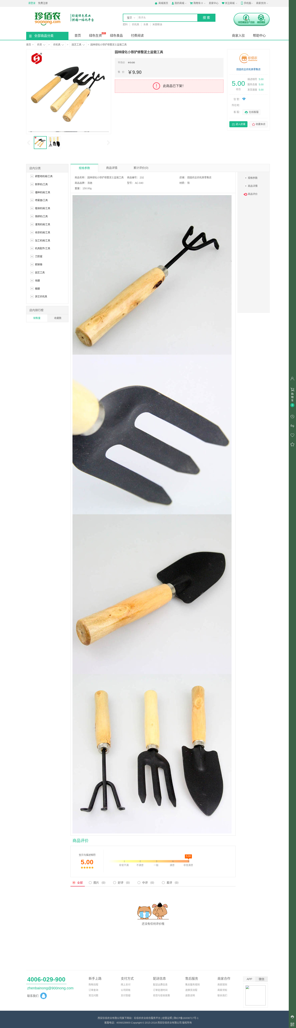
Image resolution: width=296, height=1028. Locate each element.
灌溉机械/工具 (42, 224)
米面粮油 (157, 24)
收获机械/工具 (42, 232)
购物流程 (93, 984)
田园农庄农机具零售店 (248, 69)
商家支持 (261, 3)
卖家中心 (213, 3)
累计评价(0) (141, 167)
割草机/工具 (41, 184)
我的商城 (177, 3)
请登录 (31, 3)
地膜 (37, 280)
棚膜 (37, 288)
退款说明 (190, 995)
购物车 (196, 3)
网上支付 (125, 984)
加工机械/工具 (42, 240)
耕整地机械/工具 (44, 176)
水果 (145, 24)
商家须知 (222, 990)
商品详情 (111, 167)
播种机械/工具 (42, 192)
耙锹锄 (38, 264)
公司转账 (125, 990)
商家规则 (222, 984)
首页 (78, 35)
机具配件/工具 (42, 248)
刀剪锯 (38, 256)
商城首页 (161, 3)
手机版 (246, 3)
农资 (39, 44)
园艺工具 (76, 44)
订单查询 (93, 990)
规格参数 (84, 168)
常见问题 (93, 995)
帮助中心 (259, 35)
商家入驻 (238, 35)
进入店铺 (238, 124)
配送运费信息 (160, 984)
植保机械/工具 (42, 208)
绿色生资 (95, 35)
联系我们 (222, 995)
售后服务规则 (192, 984)
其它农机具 (41, 296)
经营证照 (167, 1018)
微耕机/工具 (41, 216)
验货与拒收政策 (161, 995)
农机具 (135, 24)
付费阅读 (137, 35)
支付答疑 (125, 995)
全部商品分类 (44, 35)
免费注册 (43, 3)
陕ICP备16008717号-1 (186, 1018)
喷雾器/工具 (41, 200)
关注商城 (228, 3)
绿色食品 (116, 35)
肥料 (125, 24)
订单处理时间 (160, 990)
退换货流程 (191, 990)
